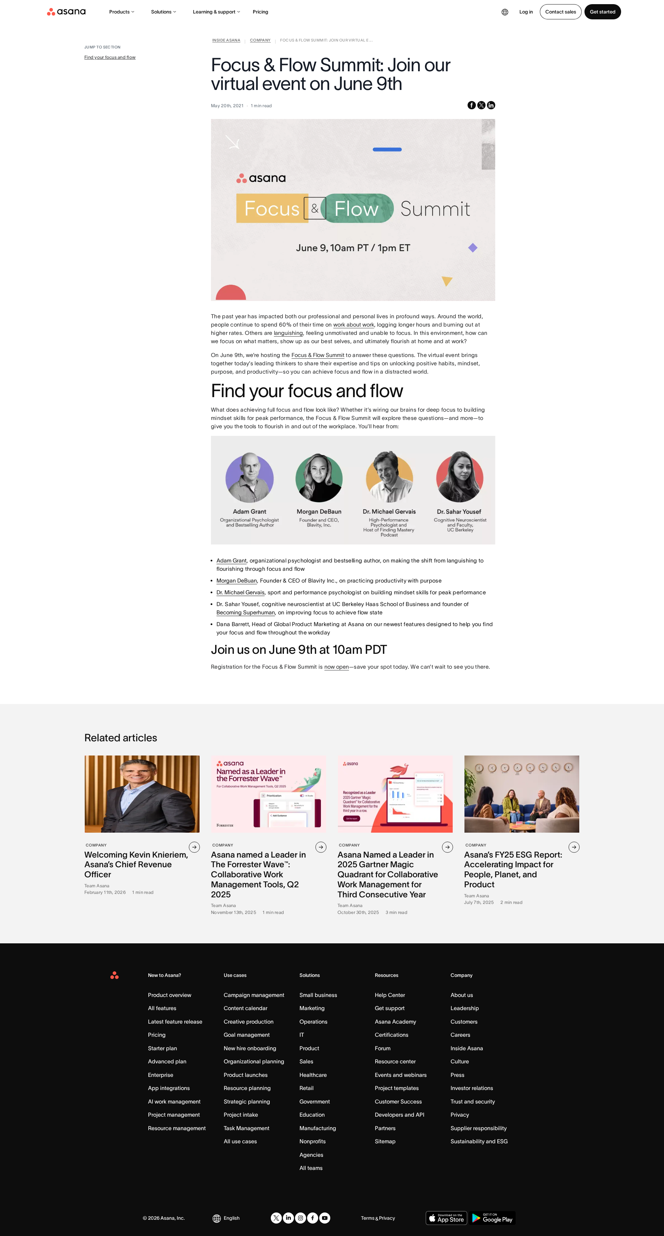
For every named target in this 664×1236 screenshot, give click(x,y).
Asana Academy (395, 1021)
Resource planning (247, 1088)
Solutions (161, 12)
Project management (174, 1114)
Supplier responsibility (479, 1128)
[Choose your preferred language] (505, 11)
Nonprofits (312, 1141)
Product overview (169, 995)
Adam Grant (231, 560)
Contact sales (560, 12)
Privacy (460, 1114)
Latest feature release (175, 1021)
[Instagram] (300, 1218)
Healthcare (313, 1075)
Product (309, 1048)
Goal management (247, 1035)
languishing (288, 333)
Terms (368, 1218)
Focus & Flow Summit (318, 355)
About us (462, 995)
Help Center (390, 995)
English (232, 1218)
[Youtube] (324, 1218)
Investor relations (472, 1088)
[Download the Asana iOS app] (446, 1218)
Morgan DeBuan (236, 580)
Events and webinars (401, 1075)
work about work (353, 324)
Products (119, 12)
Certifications (391, 1035)
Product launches (246, 1075)
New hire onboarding (250, 1048)
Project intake (241, 1114)
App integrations (169, 1088)
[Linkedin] (288, 1218)
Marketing (312, 1008)
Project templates (397, 1088)
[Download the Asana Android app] (492, 1218)
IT (301, 1035)
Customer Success (398, 1101)
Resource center (395, 1061)
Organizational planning (254, 1061)
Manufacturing (317, 1128)
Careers (460, 1035)
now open (336, 666)
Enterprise (160, 1075)
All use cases (240, 1141)
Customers (464, 1021)
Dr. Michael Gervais (240, 592)
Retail (306, 1088)
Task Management (246, 1128)
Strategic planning (247, 1101)
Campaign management (254, 995)
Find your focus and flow (110, 57)
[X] (276, 1218)
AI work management (174, 1101)
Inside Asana (467, 1048)
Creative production (249, 1021)
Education (312, 1114)
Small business (318, 995)
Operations (313, 1021)
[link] (226, 41)
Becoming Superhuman (245, 612)
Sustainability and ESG (479, 1141)
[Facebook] (312, 1218)
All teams (311, 1168)
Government (314, 1101)
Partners (385, 1128)
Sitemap (385, 1141)
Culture (460, 1061)
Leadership (465, 1008)
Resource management (177, 1128)
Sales (306, 1061)
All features (162, 1008)
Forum (382, 1048)
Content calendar (245, 1008)
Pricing (260, 12)
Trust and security (473, 1101)
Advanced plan (167, 1061)
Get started (603, 12)
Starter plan (162, 1048)
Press (457, 1075)
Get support (390, 1008)
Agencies (311, 1155)
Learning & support (214, 12)
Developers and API (399, 1114)
